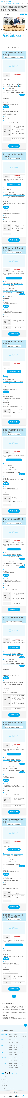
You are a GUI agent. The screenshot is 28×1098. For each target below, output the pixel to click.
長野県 (15, 1047)
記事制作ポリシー (5, 1079)
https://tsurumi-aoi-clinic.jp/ (10, 973)
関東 (2, 1039)
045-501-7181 (6, 494)
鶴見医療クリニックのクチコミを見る (14, 278)
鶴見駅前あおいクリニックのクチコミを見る (15, 944)
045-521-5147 (6, 118)
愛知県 (15, 1049)
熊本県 (10, 1065)
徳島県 (20, 1059)
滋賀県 (10, 1052)
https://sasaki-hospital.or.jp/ (10, 589)
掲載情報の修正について (6, 1081)
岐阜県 (20, 1047)
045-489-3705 (6, 402)
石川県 (20, 1045)
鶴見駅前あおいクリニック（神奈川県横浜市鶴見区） (13, 916)
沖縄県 (16, 1067)
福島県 (24, 1036)
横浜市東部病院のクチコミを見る (15, 754)
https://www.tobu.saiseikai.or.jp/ (11, 794)
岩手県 (20, 1034)
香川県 (10, 1061)
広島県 (10, 1059)
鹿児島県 (11, 1067)
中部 (2, 1045)
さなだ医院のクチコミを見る (14, 849)
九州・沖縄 (3, 1063)
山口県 (15, 1059)
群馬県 (20, 1039)
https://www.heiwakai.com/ (9, 692)
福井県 (10, 1047)
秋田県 (15, 1036)
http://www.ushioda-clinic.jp (10, 122)
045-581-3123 (6, 585)
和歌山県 (20, 1054)
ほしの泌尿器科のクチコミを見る (15, 371)
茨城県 (10, 1039)
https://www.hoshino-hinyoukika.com (12, 406)
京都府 (15, 1052)
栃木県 (15, 1039)
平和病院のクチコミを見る (14, 647)
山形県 (20, 1036)
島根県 (15, 1057)
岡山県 (20, 1057)
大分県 (15, 1065)
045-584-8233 (6, 217)
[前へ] (2, 29)
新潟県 (10, 1045)
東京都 (20, 1041)
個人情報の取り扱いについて (7, 1083)
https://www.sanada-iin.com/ (10, 888)
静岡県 (10, 1049)
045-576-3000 (6, 790)
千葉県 (15, 1041)
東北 (6, 1034)
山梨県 (16, 1043)
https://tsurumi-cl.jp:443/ (9, 221)
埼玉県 (10, 1041)
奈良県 (15, 1054)
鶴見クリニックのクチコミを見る (15, 184)
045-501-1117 (6, 884)
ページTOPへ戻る (25, 1025)
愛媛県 (15, 1061)
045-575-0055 (6, 316)
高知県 (20, 1061)
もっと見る (23, 14)
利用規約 (3, 1077)
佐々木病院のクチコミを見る (14, 549)
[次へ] (25, 29)
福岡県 (10, 1063)
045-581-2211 (6, 688)
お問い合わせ (4, 1085)
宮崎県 (20, 1065)
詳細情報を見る (14, 146)
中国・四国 (3, 1057)
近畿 (2, 1052)
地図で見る (6, 106)
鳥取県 (10, 1057)
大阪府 (20, 1052)
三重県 (20, 1049)
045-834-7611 (6, 969)
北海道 (2, 1034)
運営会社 (3, 1076)
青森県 (15, 1034)
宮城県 (10, 1036)
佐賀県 (15, 1063)
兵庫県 (10, 1054)
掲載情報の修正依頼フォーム (8, 1018)
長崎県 (20, 1063)
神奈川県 (11, 1043)
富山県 (15, 1045)
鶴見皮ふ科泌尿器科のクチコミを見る (14, 460)
